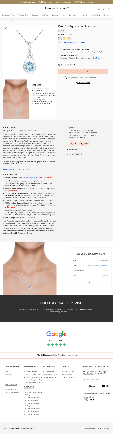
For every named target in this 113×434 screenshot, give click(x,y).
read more (104, 265)
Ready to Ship (95, 15)
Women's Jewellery (68, 371)
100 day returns (46, 2)
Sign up (92, 386)
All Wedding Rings (48, 371)
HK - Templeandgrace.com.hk (33, 406)
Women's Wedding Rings (50, 374)
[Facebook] (103, 386)
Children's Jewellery (68, 377)
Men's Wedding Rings (49, 377)
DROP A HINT (73, 149)
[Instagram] (107, 386)
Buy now (90, 282)
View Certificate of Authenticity (71, 65)
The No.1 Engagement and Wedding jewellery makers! (57, 355)
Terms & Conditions (103, 428)
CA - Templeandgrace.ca (31, 400)
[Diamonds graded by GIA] (89, 399)
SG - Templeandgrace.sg (31, 403)
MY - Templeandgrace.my (31, 411)
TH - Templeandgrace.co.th (32, 408)
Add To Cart (83, 71)
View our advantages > (64, 2)
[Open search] (99, 9)
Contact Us (8, 374)
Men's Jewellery (67, 374)
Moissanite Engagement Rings (33, 380)
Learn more (99, 58)
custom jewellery (31, 178)
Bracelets (35, 15)
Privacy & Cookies (90, 428)
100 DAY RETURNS (75, 154)
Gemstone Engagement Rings (33, 377)
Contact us (107, 15)
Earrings (55, 15)
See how (18, 164)
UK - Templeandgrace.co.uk (32, 397)
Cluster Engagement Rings (32, 382)
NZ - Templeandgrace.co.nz (32, 395)
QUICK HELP (73, 128)
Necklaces (45, 15)
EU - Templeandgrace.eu (31, 414)
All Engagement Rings (30, 371)
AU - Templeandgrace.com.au (33, 392)
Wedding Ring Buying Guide (13, 389)
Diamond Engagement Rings (32, 374)
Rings (63, 15)
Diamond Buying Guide (12, 392)
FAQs (6, 371)
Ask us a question (83, 82)
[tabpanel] (29, 52)
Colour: (65, 35)
